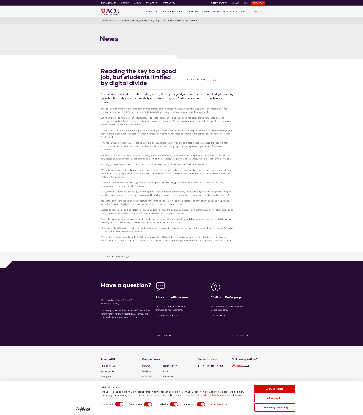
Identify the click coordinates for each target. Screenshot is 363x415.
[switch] (148, 404)
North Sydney (170, 365)
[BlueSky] (221, 366)
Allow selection (274, 398)
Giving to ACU (152, 3)
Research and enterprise (225, 11)
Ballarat (146, 365)
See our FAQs (218, 315)
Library (235, 3)
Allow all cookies (274, 389)
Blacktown (147, 371)
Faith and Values (108, 3)
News (126, 20)
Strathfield (168, 376)
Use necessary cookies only (274, 407)
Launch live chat (164, 315)
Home (105, 20)
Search (256, 11)
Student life (192, 11)
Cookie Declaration (210, 395)
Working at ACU (108, 371)
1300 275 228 (241, 335)
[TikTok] (217, 366)
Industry (125, 3)
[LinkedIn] (208, 366)
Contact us (258, 3)
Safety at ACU (169, 3)
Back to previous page (118, 256)
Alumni (137, 3)
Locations (205, 11)
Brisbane (146, 376)
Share (215, 80)
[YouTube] (212, 366)
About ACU (245, 11)
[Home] (110, 11)
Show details (216, 404)
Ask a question (164, 335)
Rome (166, 371)
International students (173, 11)
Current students (219, 3)
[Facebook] (199, 366)
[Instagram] (203, 366)
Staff (246, 3)
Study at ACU (152, 11)
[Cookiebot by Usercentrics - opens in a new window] (83, 409)
